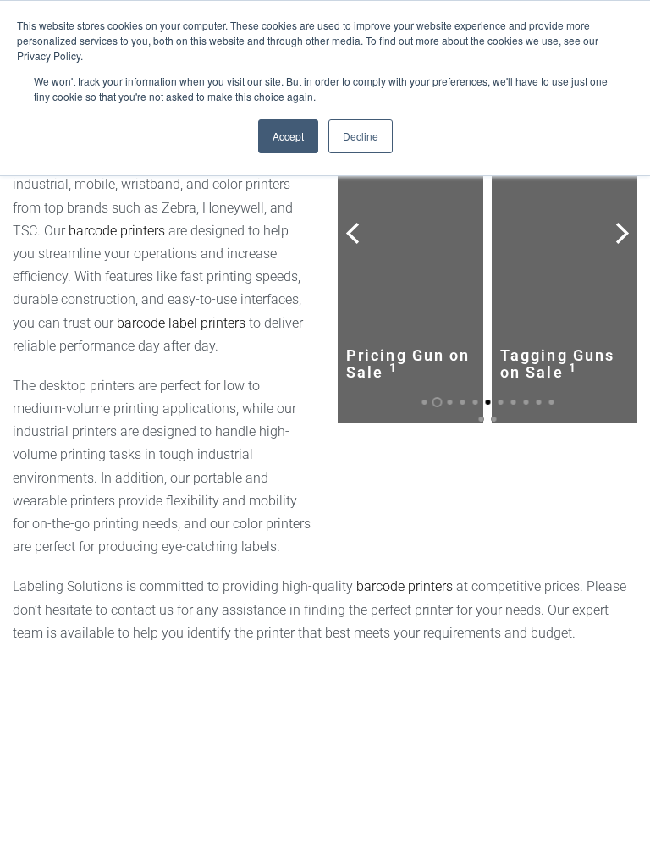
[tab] (424, 402)
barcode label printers (181, 323)
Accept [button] (288, 136)
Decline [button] (360, 136)
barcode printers (117, 231)
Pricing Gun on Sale (408, 363)
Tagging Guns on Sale (557, 363)
